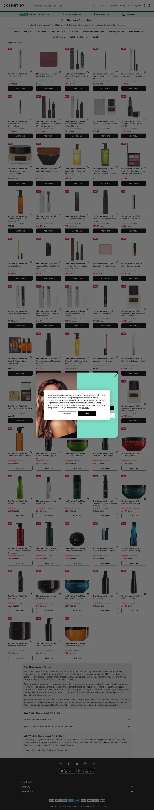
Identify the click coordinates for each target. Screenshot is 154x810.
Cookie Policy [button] (95, 405)
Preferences (67, 413)
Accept (87, 413)
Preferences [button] (85, 408)
